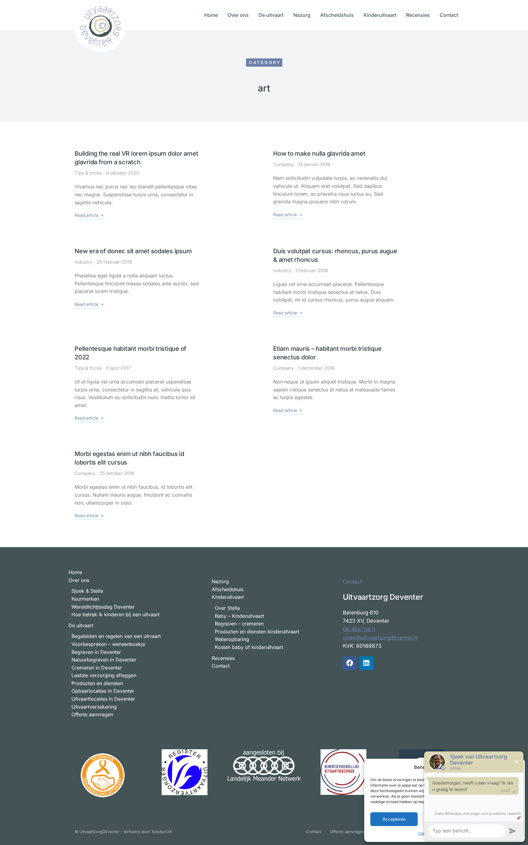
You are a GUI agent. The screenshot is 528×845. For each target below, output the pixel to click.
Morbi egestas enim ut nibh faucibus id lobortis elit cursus (129, 458)
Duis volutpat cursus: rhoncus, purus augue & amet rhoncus (335, 255)
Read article (86, 215)
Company (283, 164)
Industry (83, 262)
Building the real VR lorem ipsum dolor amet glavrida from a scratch (136, 158)
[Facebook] (350, 663)
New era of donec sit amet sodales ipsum (133, 251)
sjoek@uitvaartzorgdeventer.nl (380, 638)
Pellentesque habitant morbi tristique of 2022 (130, 353)
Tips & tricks (88, 173)
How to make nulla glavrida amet (319, 153)
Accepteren (394, 819)
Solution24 (162, 831)
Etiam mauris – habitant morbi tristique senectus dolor (327, 353)
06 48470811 (359, 629)
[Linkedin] (366, 663)
